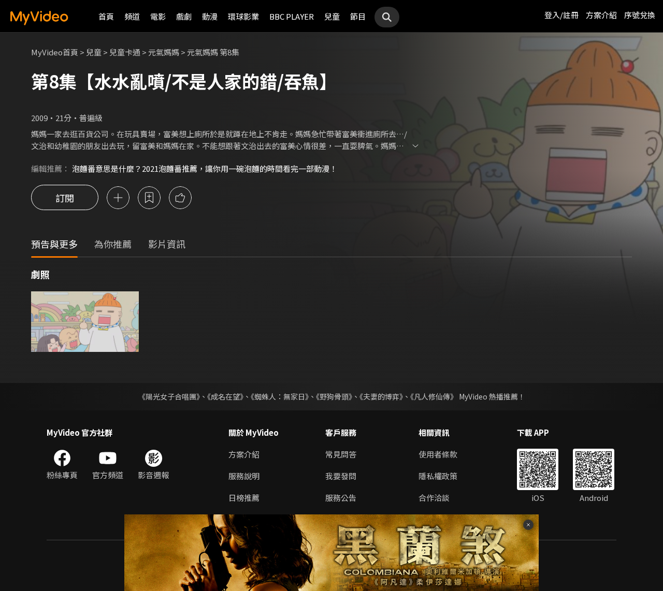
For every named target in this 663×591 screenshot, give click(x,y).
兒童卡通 (124, 52)
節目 (358, 16)
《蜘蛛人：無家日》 (280, 396)
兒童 (332, 16)
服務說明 (244, 475)
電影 (158, 16)
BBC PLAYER (291, 16)
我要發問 (340, 475)
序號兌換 (639, 14)
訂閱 (64, 197)
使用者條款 (438, 454)
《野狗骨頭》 (334, 396)
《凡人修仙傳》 (433, 396)
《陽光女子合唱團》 (169, 396)
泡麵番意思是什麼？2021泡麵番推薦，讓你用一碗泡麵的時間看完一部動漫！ (204, 168)
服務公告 (340, 497)
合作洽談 (434, 497)
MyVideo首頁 (54, 52)
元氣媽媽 (163, 52)
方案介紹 (601, 14)
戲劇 (184, 16)
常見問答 (340, 454)
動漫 (210, 16)
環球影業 (243, 16)
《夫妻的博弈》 (381, 396)
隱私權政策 (438, 475)
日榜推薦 (244, 497)
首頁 (106, 16)
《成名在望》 (225, 396)
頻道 (132, 16)
